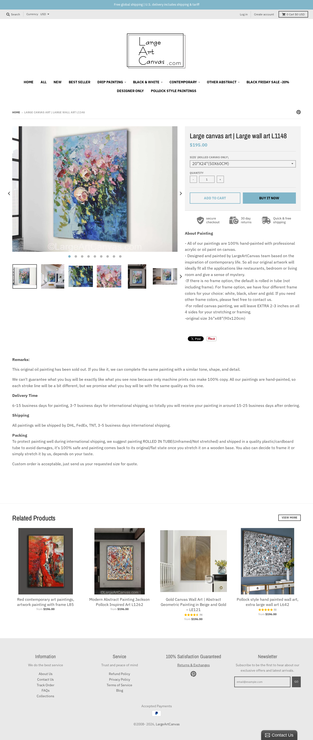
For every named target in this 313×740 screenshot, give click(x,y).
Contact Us (45, 679)
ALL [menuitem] (43, 82)
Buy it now (269, 198)
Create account (264, 14)
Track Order (45, 685)
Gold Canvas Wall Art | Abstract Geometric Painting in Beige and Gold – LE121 (193, 604)
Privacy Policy (119, 679)
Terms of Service (119, 685)
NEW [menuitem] (58, 82)
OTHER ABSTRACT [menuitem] (221, 82)
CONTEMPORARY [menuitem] (183, 82)
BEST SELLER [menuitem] (79, 82)
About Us (46, 674)
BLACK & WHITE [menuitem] (146, 82)
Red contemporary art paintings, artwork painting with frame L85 (45, 602)
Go (296, 681)
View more (289, 517)
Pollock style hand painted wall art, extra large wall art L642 (267, 602)
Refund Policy (119, 674)
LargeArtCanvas (168, 724)
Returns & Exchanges (193, 665)
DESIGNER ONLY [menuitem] (130, 91)
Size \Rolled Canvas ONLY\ (209, 157)
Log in (244, 14)
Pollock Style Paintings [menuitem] (173, 91)
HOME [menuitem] (29, 82)
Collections (45, 696)
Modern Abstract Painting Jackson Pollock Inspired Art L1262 (119, 602)
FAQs (46, 690)
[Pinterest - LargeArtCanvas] (298, 112)
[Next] (180, 193)
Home (16, 112)
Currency (32, 14)
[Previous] (9, 193)
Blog (119, 690)
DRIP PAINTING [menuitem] (110, 82)
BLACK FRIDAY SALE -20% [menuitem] (267, 82)
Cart (296, 14)
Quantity (196, 173)
